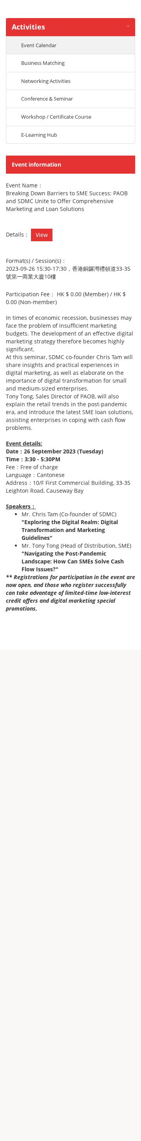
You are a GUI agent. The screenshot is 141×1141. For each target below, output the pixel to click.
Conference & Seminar (47, 98)
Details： (17, 234)
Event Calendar (38, 45)
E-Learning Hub (39, 134)
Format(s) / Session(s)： (36, 260)
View (42, 234)
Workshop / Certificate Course (56, 116)
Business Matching (43, 62)
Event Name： (24, 185)
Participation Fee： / (66, 298)
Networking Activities (45, 80)
